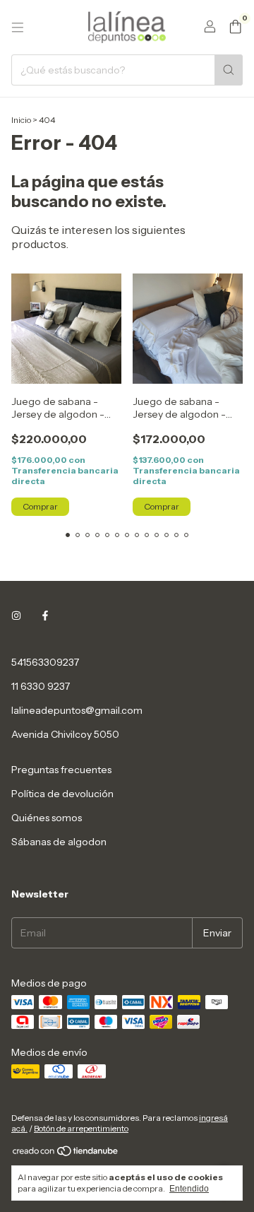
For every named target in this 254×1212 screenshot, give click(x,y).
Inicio (21, 119)
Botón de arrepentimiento (81, 1128)
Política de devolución (62, 793)
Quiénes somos (46, 817)
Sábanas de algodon (59, 841)
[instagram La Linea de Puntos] (16, 615)
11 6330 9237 (40, 686)
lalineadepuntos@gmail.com (77, 710)
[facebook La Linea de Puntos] (45, 615)
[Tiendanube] (66, 1153)
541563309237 (45, 662)
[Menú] (17, 27)
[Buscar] (228, 70)
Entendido (189, 1189)
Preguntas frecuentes (61, 769)
